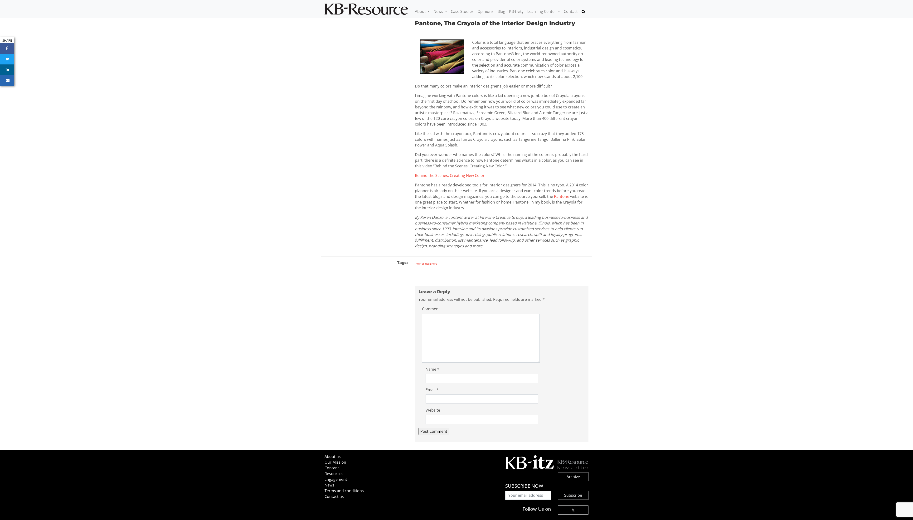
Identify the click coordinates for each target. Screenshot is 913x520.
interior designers (426, 263)
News (438, 11)
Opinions (485, 11)
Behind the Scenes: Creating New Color (450, 175)
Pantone (561, 196)
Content (332, 468)
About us (333, 456)
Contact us (334, 496)
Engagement (336, 479)
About (421, 11)
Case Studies (462, 11)
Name (432, 369)
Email (432, 389)
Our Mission (335, 462)
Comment (431, 308)
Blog (501, 11)
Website (433, 410)
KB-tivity (516, 11)
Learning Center (542, 11)
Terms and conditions (344, 490)
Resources (334, 473)
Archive (573, 476)
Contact (571, 11)
